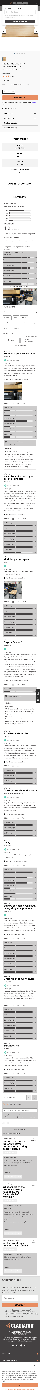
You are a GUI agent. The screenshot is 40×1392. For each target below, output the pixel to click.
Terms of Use (15, 1310)
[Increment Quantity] (13, 92)
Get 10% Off (20, 1305)
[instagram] (17, 1345)
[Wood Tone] (4, 59)
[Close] (34, 1366)
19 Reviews (18, 1104)
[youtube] (25, 1345)
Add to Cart (20, 97)
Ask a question (32, 1123)
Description (8, 113)
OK (20, 1385)
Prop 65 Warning (10, 128)
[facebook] (13, 1345)
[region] (20, 1377)
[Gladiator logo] (20, 1325)
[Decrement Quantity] (4, 92)
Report (19, 1176)
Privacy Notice (26, 1310)
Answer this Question (10, 1152)
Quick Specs (9, 118)
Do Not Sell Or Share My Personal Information (20, 1389)
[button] (14, 53)
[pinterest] (21, 1345)
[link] (6, 1104)
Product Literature (11, 123)
